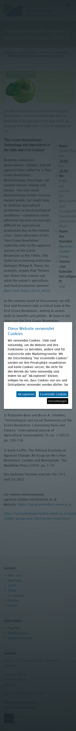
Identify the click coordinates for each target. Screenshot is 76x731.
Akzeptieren (26, 394)
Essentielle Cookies (53, 394)
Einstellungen (57, 401)
